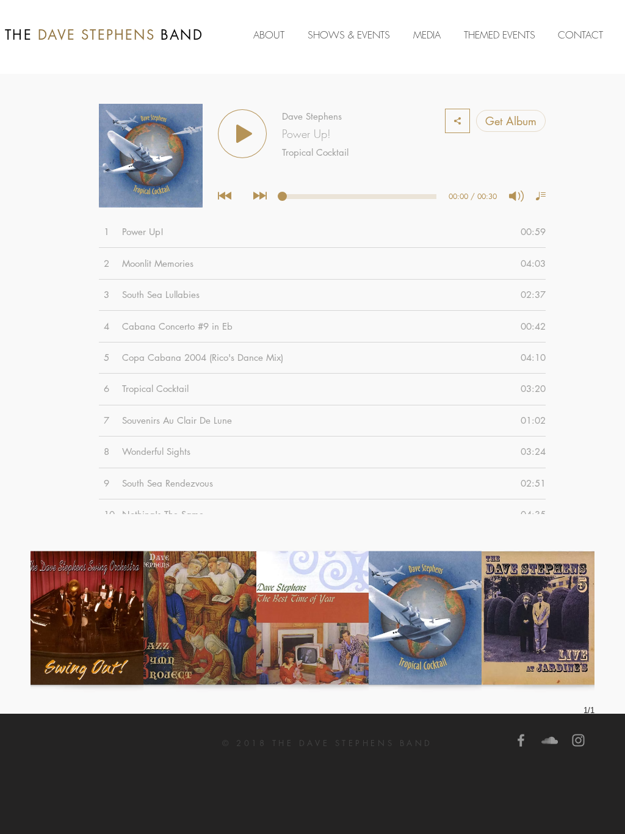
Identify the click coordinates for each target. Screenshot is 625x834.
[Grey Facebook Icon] (521, 740)
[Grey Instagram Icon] (578, 740)
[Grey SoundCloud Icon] (549, 740)
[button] (429, 35)
